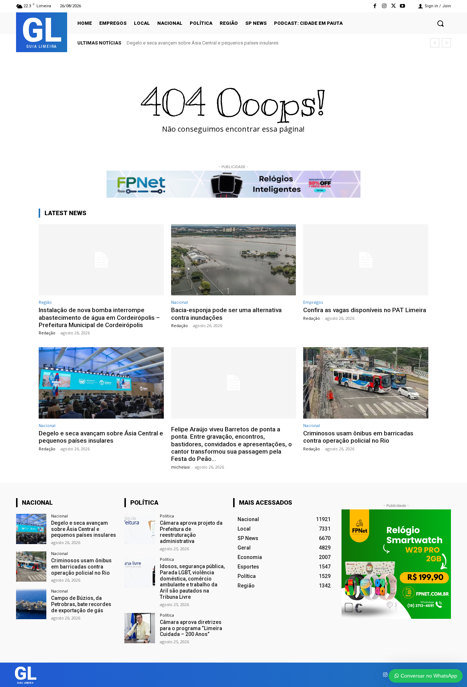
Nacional (179, 302)
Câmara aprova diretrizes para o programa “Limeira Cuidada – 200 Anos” (191, 628)
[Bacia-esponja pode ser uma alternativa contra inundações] (233, 259)
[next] (446, 42)
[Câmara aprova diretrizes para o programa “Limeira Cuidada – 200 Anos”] (139, 628)
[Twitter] (393, 6)
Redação (47, 332)
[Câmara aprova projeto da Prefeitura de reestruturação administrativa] (139, 529)
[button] (440, 23)
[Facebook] (374, 6)
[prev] (434, 42)
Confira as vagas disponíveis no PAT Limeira (364, 310)
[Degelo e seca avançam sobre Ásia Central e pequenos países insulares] (101, 382)
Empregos (313, 302)
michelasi (180, 467)
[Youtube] (402, 6)
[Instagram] (384, 6)
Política (167, 516)
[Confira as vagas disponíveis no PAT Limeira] (365, 259)
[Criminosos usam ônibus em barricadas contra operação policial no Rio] (365, 382)
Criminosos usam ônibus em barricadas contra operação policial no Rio (358, 437)
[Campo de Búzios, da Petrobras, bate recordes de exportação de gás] (31, 604)
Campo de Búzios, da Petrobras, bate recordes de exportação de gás (81, 604)
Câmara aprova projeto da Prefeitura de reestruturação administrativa (191, 532)
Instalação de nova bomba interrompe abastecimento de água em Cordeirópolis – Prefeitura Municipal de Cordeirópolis (99, 317)
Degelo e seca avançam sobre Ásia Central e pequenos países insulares (202, 43)
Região (45, 302)
